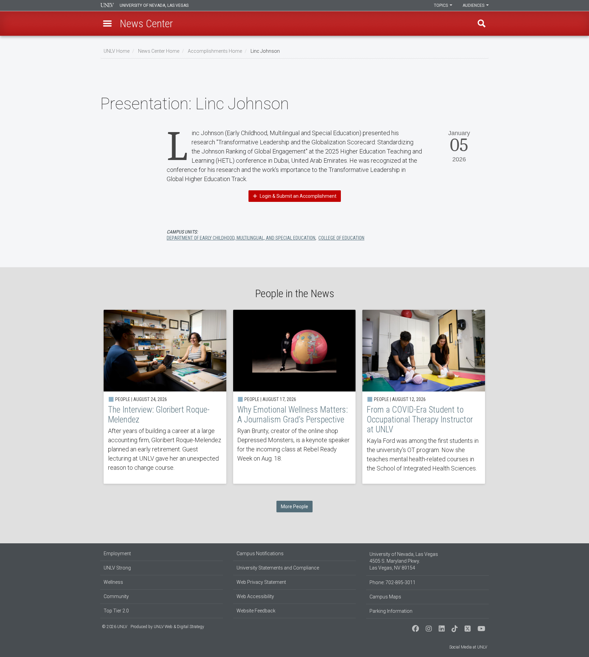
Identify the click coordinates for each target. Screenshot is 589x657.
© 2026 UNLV (114, 626)
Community (116, 596)
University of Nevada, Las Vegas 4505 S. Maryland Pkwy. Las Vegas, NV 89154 (403, 561)
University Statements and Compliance (278, 568)
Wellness (113, 582)
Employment (117, 553)
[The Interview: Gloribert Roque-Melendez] (165, 397)
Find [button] (481, 23)
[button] (107, 23)
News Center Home (158, 51)
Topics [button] (441, 5)
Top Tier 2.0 (116, 610)
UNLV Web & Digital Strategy (179, 626)
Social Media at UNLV (468, 647)
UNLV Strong (117, 568)
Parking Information (390, 611)
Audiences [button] (474, 5)
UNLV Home (117, 51)
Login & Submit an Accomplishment (297, 196)
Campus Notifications (260, 553)
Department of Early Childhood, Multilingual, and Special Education (241, 238)
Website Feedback (256, 610)
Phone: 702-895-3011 (392, 582)
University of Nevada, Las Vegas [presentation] (154, 5)
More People (294, 506)
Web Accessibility (255, 596)
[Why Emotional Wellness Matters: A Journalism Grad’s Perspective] (294, 397)
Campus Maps (385, 596)
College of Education (341, 238)
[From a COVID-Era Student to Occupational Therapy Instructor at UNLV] (423, 397)
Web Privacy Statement (261, 582)
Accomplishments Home (215, 51)
